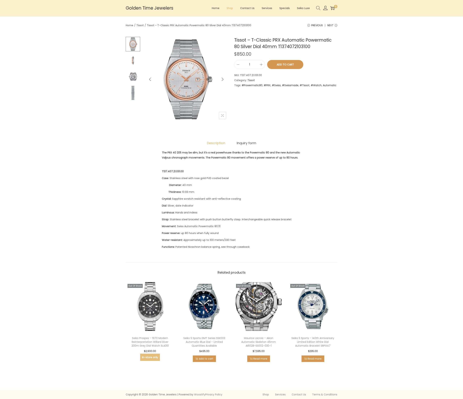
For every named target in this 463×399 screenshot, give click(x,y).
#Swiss (276, 85)
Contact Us (299, 394)
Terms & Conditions (324, 394)
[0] (332, 8)
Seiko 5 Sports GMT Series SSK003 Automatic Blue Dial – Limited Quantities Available (204, 341)
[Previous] (150, 79)
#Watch (316, 85)
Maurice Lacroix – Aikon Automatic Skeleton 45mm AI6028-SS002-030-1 (258, 341)
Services (280, 394)
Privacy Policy (213, 394)
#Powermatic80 (252, 85)
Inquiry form (246, 143)
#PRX (267, 85)
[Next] (222, 79)
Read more (260, 359)
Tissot (140, 25)
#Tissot (304, 85)
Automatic (329, 85)
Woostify (199, 394)
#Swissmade (290, 85)
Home (129, 25)
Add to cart (285, 64)
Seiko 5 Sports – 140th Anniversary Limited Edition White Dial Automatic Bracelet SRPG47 (313, 341)
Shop (266, 394)
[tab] (216, 143)
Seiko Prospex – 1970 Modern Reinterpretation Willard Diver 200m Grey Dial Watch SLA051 (150, 341)
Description (216, 143)
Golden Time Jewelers (149, 8)
